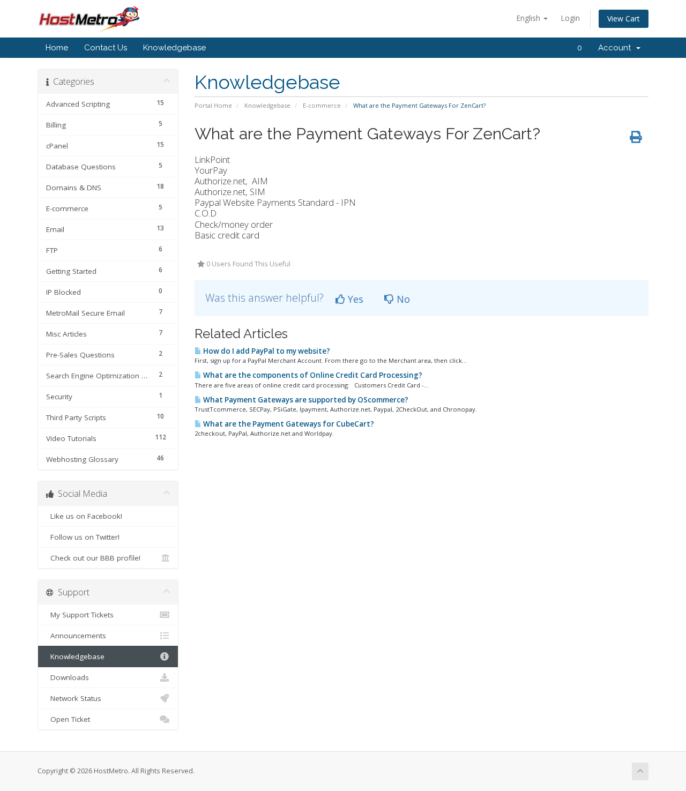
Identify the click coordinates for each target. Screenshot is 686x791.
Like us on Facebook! (84, 516)
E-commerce (322, 105)
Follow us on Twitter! (83, 537)
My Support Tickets (80, 615)
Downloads (67, 677)
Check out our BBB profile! (93, 558)
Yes (354, 299)
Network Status (73, 698)
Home (57, 48)
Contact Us (105, 48)
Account (616, 48)
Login (570, 18)
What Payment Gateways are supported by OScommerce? (305, 400)
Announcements (76, 635)
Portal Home (213, 105)
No (402, 299)
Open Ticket (68, 719)
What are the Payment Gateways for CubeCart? (288, 424)
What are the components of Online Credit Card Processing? (312, 375)
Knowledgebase (174, 48)
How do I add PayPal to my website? (266, 351)
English (529, 18)
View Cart (623, 18)
